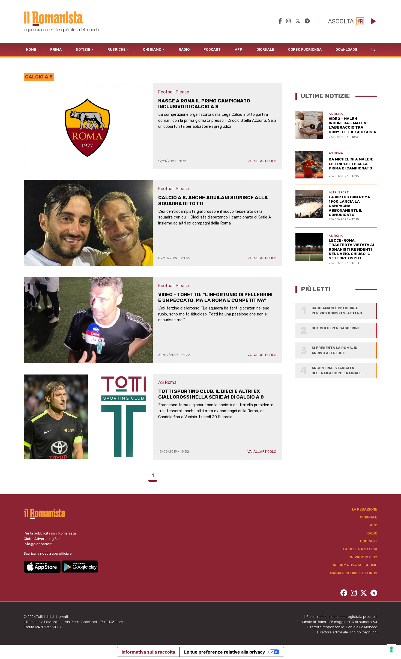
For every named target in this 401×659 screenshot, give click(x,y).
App (238, 49)
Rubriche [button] (116, 49)
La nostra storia (360, 549)
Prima (56, 49)
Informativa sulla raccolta (148, 652)
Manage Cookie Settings (353, 573)
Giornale (265, 49)
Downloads (346, 49)
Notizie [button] (83, 49)
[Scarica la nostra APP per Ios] (42, 566)
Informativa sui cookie (355, 565)
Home (31, 49)
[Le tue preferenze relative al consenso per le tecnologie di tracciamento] (391, 649)
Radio (184, 49)
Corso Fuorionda (305, 49)
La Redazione (364, 509)
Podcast (212, 49)
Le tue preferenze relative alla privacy (224, 652)
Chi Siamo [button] (152, 49)
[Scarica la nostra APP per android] (79, 566)
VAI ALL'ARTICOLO (261, 161)
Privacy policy (363, 557)
